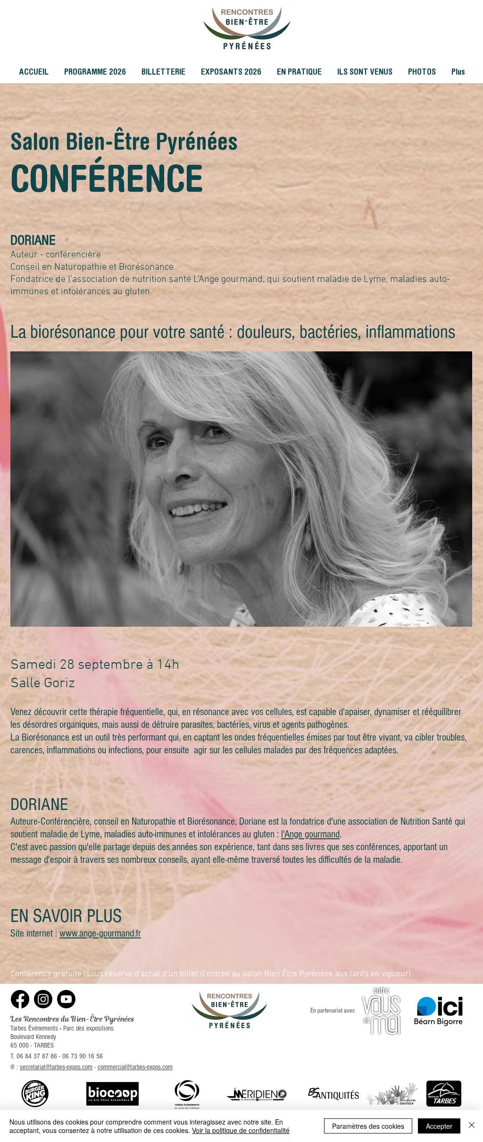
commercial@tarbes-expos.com (135, 1067)
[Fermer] (471, 1125)
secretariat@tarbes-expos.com (56, 1067)
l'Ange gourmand (310, 834)
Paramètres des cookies (368, 1126)
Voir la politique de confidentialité (241, 1130)
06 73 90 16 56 (82, 1056)
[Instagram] (43, 999)
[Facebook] (20, 999)
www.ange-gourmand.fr (100, 933)
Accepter (439, 1126)
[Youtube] (66, 999)
